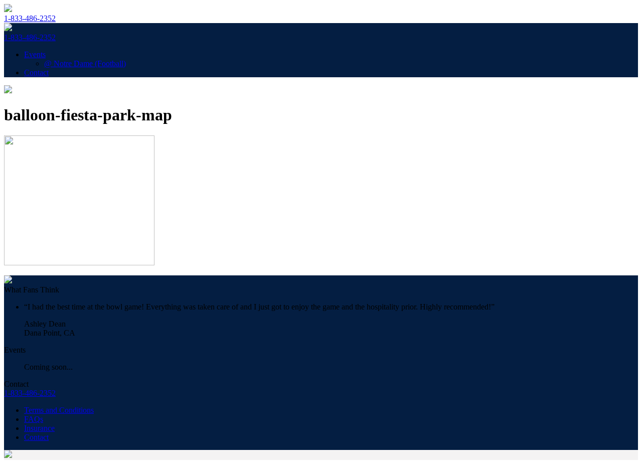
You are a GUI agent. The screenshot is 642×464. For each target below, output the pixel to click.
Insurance (39, 428)
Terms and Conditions (59, 410)
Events (35, 54)
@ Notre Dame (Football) (85, 63)
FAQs (33, 419)
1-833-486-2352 (30, 18)
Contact (36, 72)
